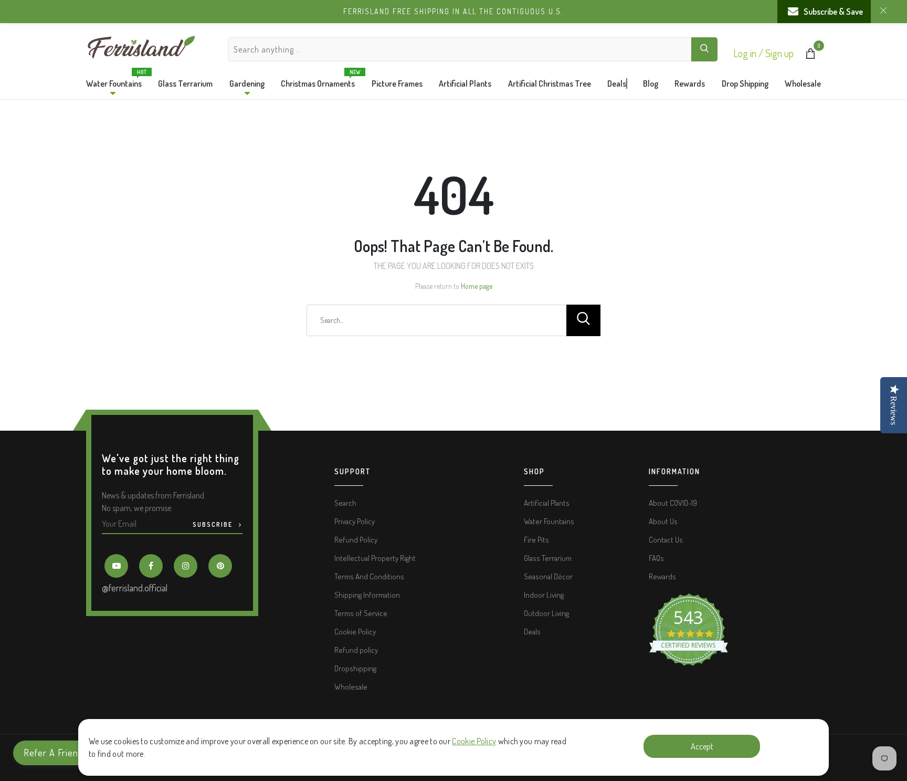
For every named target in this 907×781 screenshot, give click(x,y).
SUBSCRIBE (214, 524)
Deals (616, 83)
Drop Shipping (745, 83)
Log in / (749, 53)
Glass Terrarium (185, 83)
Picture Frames (397, 83)
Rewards (689, 83)
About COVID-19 (673, 503)
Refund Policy (355, 540)
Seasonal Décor (548, 576)
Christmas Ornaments (318, 81)
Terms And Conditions (369, 576)
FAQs (656, 558)
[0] (810, 55)
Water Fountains (114, 81)
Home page (476, 286)
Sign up (779, 53)
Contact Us (666, 540)
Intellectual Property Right (375, 558)
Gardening (247, 83)
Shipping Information (367, 595)
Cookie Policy (474, 741)
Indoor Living (544, 595)
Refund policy (356, 650)
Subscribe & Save (833, 11)
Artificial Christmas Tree (549, 83)
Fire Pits (536, 540)
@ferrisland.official (134, 587)
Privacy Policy (354, 521)
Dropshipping (355, 668)
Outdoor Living (546, 613)
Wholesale (803, 83)
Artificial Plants (465, 83)
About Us (663, 521)
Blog (650, 83)
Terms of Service (360, 613)
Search (345, 503)
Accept (702, 746)
